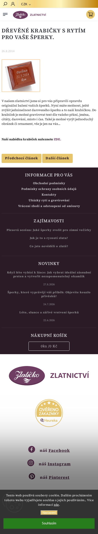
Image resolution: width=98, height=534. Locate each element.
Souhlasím (49, 523)
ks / (49, 346)
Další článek (57, 158)
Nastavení (49, 512)
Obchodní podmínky (49, 183)
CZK (24, 4)
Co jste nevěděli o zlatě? (49, 246)
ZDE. (57, 139)
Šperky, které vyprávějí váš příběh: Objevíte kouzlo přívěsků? (49, 294)
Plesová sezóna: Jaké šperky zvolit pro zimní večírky (49, 230)
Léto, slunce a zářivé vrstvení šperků (49, 312)
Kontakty (49, 194)
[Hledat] (5, 4)
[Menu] (5, 13)
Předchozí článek (21, 158)
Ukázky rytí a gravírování (49, 200)
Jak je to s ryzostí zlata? (49, 238)
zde (56, 505)
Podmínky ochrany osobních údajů (49, 189)
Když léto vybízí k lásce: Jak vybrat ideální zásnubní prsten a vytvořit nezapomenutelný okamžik (49, 274)
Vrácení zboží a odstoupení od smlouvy (49, 206)
